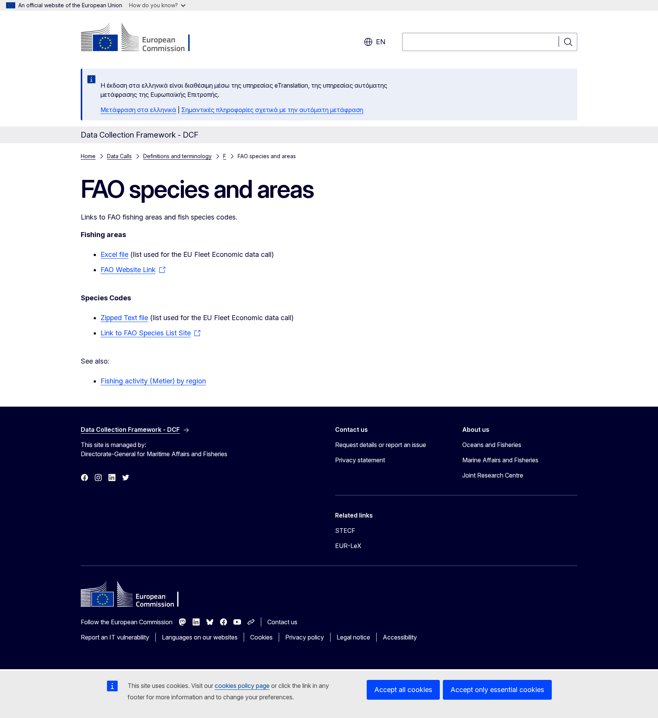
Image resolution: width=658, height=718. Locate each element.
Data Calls (119, 156)
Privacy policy (304, 637)
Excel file (114, 254)
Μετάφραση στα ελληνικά (138, 110)
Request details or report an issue (380, 445)
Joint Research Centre (492, 475)
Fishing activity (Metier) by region (153, 381)
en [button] (380, 42)
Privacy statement (360, 460)
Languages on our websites (200, 637)
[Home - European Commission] (142, 38)
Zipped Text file (124, 318)
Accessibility (400, 637)
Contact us (282, 622)
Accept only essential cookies (497, 690)
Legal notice (353, 637)
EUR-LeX (348, 546)
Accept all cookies (403, 690)
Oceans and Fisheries (491, 445)
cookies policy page (242, 685)
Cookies (261, 637)
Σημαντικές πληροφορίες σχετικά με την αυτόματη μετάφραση (272, 110)
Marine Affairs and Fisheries (500, 460)
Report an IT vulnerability (115, 637)
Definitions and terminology (177, 156)
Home (88, 156)
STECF (345, 530)
